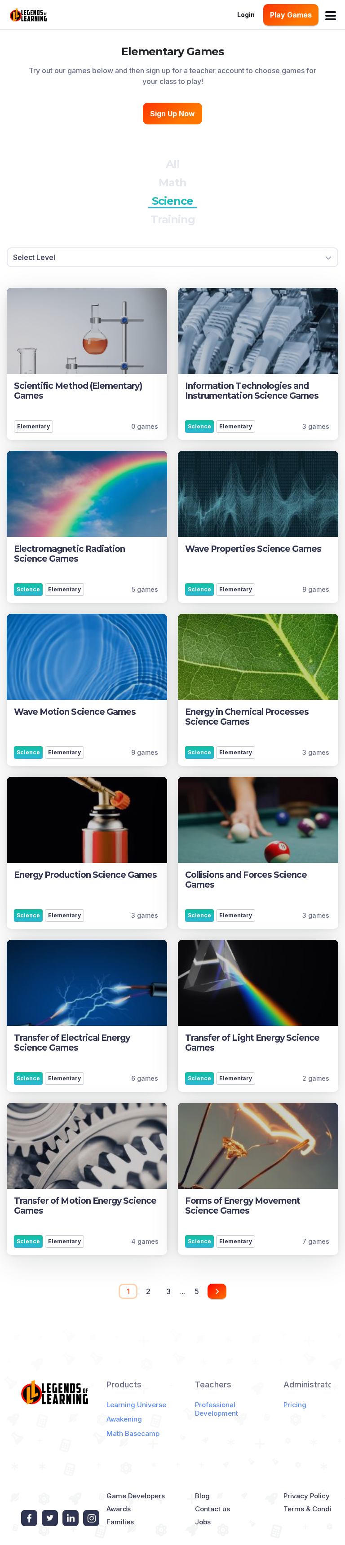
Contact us (212, 1509)
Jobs (203, 1522)
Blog (202, 1496)
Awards (118, 1509)
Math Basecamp (132, 1433)
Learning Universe (136, 1404)
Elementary (33, 426)
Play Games (291, 14)
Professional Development (216, 1408)
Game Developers (135, 1496)
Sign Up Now (172, 113)
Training (172, 219)
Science (172, 200)
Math (172, 182)
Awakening (124, 1419)
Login (246, 14)
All (173, 164)
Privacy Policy (306, 1496)
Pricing (294, 1404)
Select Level (34, 257)
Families (120, 1522)
